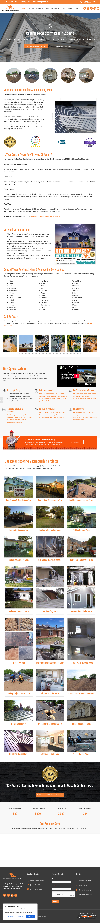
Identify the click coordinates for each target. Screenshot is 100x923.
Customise (10, 916)
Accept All (30, 916)
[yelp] (8, 895)
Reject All (20, 916)
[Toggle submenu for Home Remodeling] (58, 8)
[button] (36, 46)
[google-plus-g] (12, 895)
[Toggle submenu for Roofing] (42, 8)
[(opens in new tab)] (10, 142)
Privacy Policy (42, 916)
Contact (56, 442)
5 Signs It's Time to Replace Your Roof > (45, 216)
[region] (20, 912)
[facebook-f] (5, 895)
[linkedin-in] (16, 895)
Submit (55, 901)
